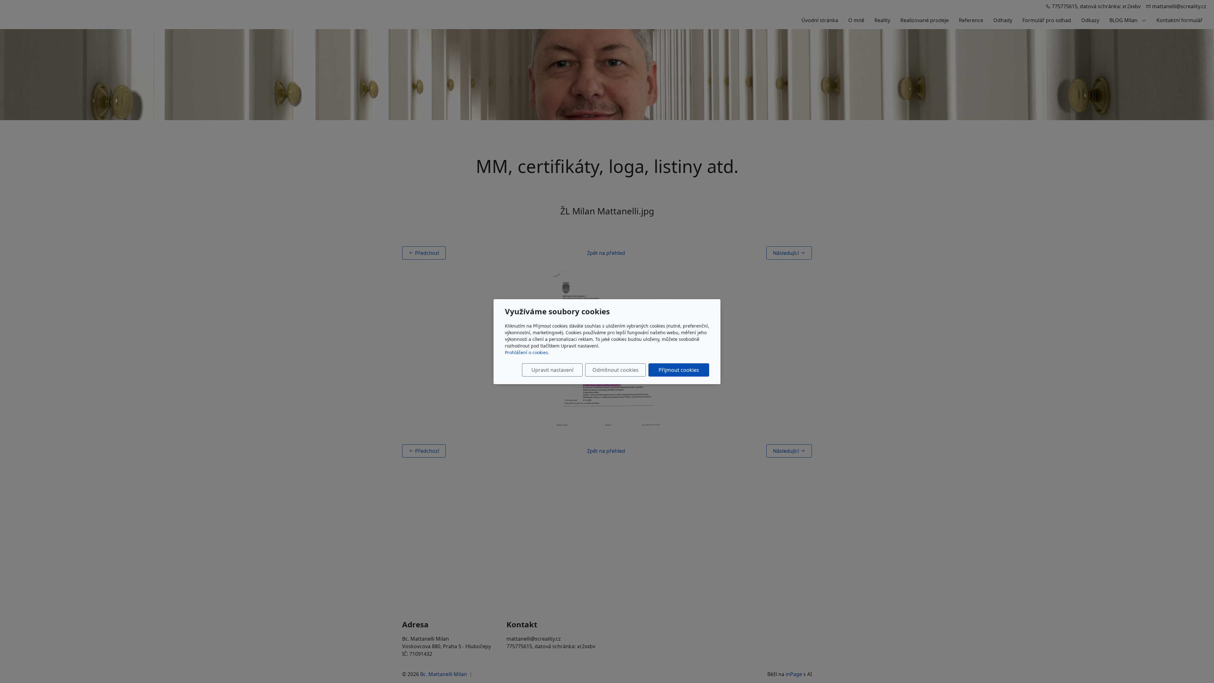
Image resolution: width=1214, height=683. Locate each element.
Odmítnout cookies (615, 369)
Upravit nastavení (552, 369)
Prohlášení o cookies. (527, 352)
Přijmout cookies (679, 369)
